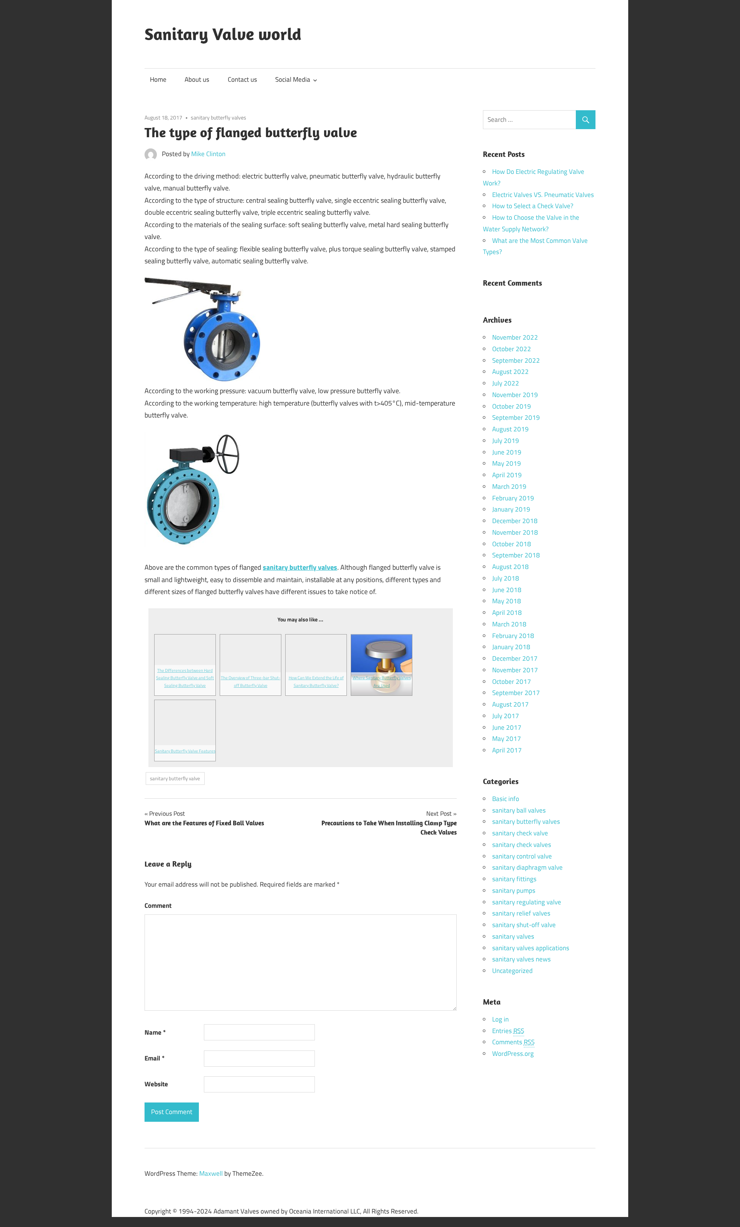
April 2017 (507, 750)
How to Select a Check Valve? (533, 206)
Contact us (242, 79)
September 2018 (516, 555)
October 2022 (511, 349)
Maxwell (211, 1173)
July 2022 (505, 383)
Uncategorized (512, 971)
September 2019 (516, 417)
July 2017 (505, 716)
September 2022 (516, 360)
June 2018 (506, 590)
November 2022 (515, 337)
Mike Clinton (208, 154)
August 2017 (510, 704)
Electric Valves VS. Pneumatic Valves (543, 195)
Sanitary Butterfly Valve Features (185, 751)
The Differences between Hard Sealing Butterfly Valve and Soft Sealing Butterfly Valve (185, 677)
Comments (513, 1042)
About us (197, 79)
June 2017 (506, 727)
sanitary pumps (513, 890)
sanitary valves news (521, 959)
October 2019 (511, 406)
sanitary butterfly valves (218, 117)
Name (155, 1032)
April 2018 (507, 613)
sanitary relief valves (521, 913)
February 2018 (513, 636)
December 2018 (515, 521)
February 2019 (513, 498)
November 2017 (515, 670)
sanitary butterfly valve (175, 778)
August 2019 (510, 429)
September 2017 (516, 693)
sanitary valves (513, 936)
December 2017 (515, 658)
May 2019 (506, 463)
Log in (500, 1019)
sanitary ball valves (519, 810)
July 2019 (505, 441)
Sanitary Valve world (223, 34)
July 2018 (505, 578)
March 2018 (509, 624)
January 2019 (511, 509)
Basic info (505, 799)
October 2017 (511, 682)
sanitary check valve (520, 833)
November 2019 (515, 395)
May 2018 (506, 601)
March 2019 (509, 486)
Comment (158, 905)
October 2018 (511, 544)
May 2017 (506, 739)
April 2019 (507, 475)
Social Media (292, 79)
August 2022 (510, 372)
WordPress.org (513, 1054)
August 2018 (510, 567)
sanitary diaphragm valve (527, 867)
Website (156, 1084)
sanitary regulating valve (526, 902)
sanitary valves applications (530, 948)
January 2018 (511, 647)
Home (158, 79)
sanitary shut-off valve (524, 925)
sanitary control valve (522, 856)
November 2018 (515, 532)
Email (155, 1058)
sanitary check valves (521, 845)
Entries (508, 1031)
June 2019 (506, 452)
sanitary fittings (514, 879)
